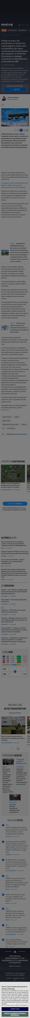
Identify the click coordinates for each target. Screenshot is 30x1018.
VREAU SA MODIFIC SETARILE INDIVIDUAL (15, 1014)
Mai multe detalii (11, 1004)
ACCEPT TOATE (15, 1009)
